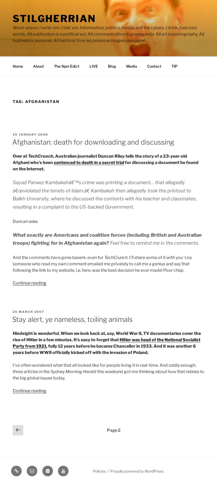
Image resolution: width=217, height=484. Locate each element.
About (38, 66)
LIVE (93, 66)
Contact (154, 66)
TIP (174, 66)
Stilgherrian (54, 18)
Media (131, 66)
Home (18, 66)
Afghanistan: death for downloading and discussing (93, 142)
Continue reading (29, 283)
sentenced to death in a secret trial (89, 162)
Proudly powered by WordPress (137, 471)
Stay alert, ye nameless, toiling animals (72, 319)
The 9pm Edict (66, 66)
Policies (99, 471)
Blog (112, 66)
